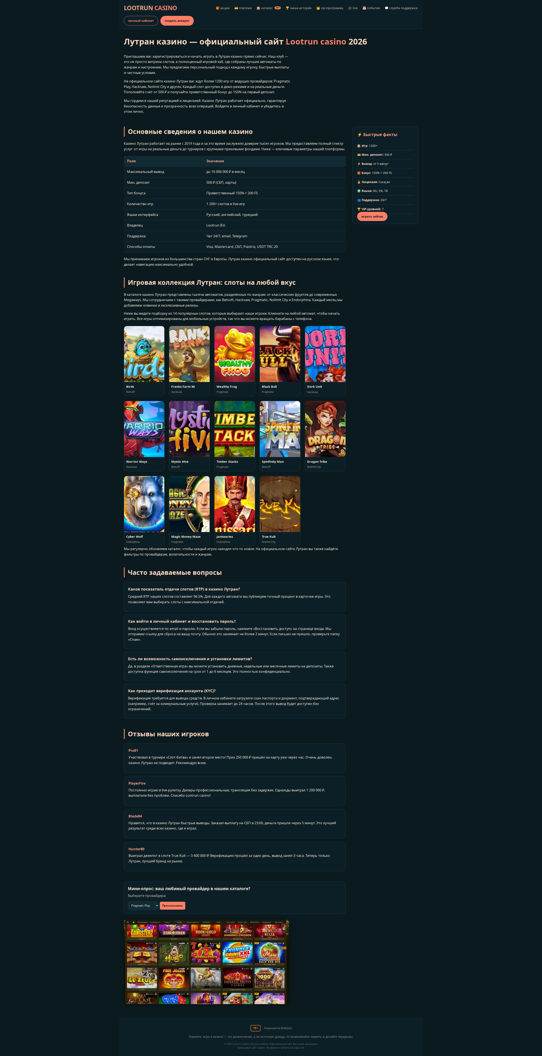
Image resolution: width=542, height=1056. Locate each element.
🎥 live (353, 8)
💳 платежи (243, 8)
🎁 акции (223, 8)
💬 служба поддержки (401, 8)
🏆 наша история (298, 8)
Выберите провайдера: (147, 895)
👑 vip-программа (329, 8)
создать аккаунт (177, 21)
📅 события (371, 8)
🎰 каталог (268, 8)
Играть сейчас (372, 216)
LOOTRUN (150, 8)
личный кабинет (141, 21)
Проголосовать (172, 905)
